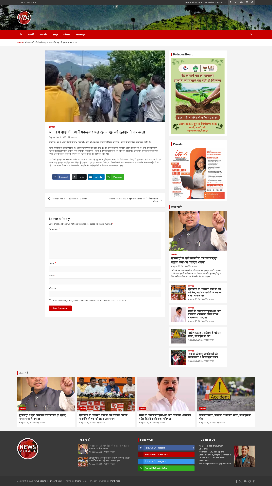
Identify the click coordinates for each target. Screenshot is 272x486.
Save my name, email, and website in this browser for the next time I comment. (89, 300)
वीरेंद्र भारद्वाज (72, 137)
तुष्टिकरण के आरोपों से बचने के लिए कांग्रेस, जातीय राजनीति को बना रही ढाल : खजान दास (205, 292)
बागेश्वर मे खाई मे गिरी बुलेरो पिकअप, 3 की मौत (69, 198)
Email (52, 275)
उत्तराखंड (43, 34)
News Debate (40, 481)
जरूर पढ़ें (23, 373)
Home (186, 2)
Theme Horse (81, 481)
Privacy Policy (208, 2)
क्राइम (55, 34)
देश (21, 34)
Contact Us (221, 2)
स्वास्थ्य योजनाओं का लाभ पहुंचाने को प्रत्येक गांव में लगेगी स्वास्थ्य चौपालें (133, 200)
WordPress (115, 481)
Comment (54, 229)
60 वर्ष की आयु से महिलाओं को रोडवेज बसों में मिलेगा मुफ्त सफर (203, 355)
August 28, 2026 (195, 361)
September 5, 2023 (57, 137)
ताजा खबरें (176, 207)
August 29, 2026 (178, 266)
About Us (196, 2)
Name (52, 263)
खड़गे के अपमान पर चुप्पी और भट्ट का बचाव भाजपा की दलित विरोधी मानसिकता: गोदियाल (204, 314)
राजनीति (31, 34)
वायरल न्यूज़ (80, 34)
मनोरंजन (66, 34)
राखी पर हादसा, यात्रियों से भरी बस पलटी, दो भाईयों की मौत (204, 334)
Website (52, 288)
